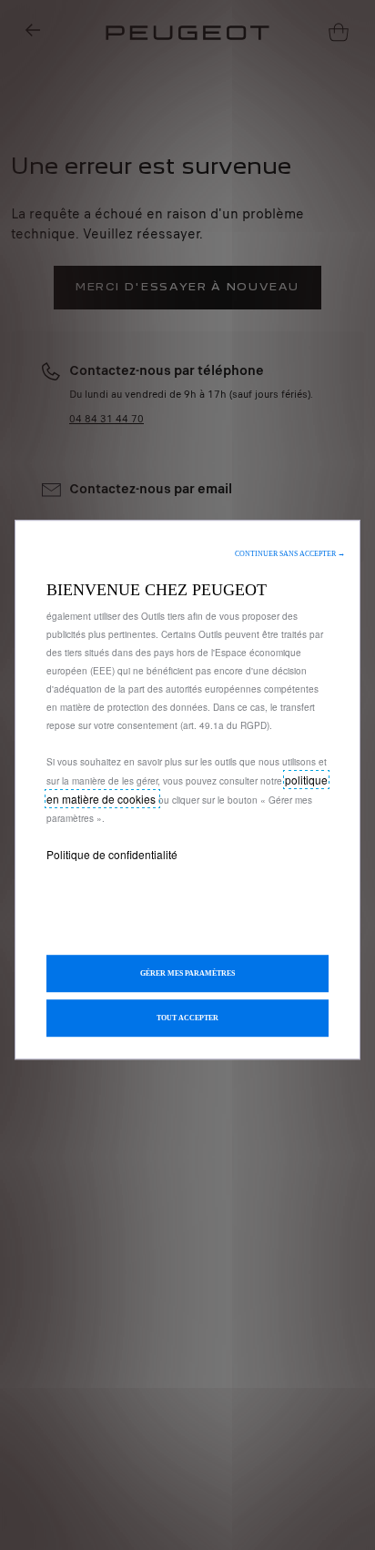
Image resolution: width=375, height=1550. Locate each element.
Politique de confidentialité (111, 854)
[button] (290, 554)
